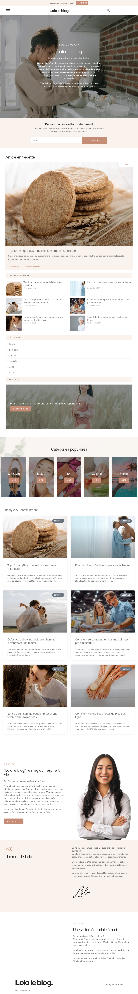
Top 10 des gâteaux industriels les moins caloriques (42, 251)
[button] (8, 11)
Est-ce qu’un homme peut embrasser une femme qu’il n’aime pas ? (32, 715)
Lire (14, 480)
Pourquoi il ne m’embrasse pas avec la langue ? (102, 567)
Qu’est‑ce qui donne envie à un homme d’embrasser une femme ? (31, 641)
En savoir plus (20, 409)
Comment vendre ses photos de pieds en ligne (100, 715)
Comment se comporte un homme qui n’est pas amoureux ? (101, 641)
